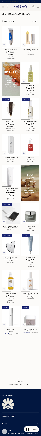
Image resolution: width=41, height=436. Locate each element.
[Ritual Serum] (30, 73)
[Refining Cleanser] (30, 244)
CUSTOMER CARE (8, 416)
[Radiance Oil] (30, 144)
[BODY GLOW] (30, 183)
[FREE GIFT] (11, 79)
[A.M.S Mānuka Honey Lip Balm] (30, 36)
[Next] (38, 1)
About (4, 423)
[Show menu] (3, 6)
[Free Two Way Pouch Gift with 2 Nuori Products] (11, 213)
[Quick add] (4, 45)
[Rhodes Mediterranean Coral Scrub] (30, 316)
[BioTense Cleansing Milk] (11, 144)
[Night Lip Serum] (11, 108)
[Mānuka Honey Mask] (11, 36)
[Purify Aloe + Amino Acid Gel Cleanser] (30, 280)
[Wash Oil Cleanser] (11, 280)
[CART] (38, 6)
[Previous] (3, 1)
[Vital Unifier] (11, 316)
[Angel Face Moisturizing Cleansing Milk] (11, 176)
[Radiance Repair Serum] (30, 108)
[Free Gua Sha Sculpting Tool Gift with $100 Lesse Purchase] (11, 244)
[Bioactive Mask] (30, 213)
